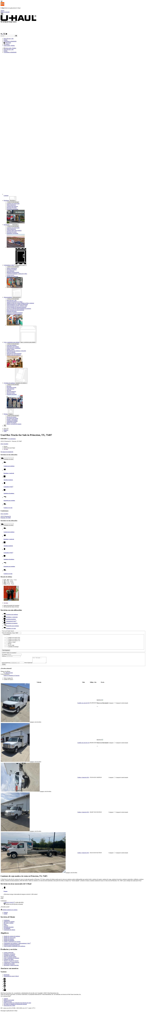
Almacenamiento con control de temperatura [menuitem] (17, 304)
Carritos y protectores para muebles (12, 941)
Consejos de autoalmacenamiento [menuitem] (15, 312)
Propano (11, 414)
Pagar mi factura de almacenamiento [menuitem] (15, 310)
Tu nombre (4, 654)
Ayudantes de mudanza (21, 383)
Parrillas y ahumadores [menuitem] (12, 419)
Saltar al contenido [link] (5, 12)
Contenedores (20, 265)
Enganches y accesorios (9, 954)
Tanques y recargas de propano (11, 960)
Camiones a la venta (8, 459)
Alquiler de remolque (9, 939)
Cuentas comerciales (8, 952)
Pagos (5, 924)
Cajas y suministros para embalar (27, 342)
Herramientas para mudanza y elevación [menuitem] (16, 350)
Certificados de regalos (9, 963)
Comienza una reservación (13, 227)
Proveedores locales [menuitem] (11, 387)
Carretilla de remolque (13, 646)
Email (6, 662)
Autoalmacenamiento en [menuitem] (14, 301)
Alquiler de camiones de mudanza (12, 936)
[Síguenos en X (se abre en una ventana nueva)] (5, 988)
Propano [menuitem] (6, 414)
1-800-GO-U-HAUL (9, 902)
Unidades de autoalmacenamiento (12, 944)
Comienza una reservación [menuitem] (13, 203)
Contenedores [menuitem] (9, 265)
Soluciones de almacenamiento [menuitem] (14, 353)
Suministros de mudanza (9, 493)
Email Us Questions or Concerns (11, 675)
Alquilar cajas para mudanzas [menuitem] (14, 355)
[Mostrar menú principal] (2, 14)
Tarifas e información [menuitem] (12, 268)
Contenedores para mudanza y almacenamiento (17, 943)
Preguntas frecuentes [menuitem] (12, 207)
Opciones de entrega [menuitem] (12, 269)
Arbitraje (6, 998)
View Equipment (6, 650)
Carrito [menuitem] (7, 44)
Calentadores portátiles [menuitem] (12, 421)
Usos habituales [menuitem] (10, 271)
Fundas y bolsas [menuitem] (10, 349)
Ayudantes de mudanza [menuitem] (9, 383)
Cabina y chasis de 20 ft (83, 777)
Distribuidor (6, 974)
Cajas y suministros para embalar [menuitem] (12, 342)
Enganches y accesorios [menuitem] (12, 209)
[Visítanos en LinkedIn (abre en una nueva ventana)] (5, 986)
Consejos (6, 925)
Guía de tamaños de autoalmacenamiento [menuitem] (16, 307)
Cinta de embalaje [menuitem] (11, 352)
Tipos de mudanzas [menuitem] (11, 391)
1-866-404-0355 (9, 672)
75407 (5, 431)
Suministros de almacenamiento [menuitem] (14, 314)
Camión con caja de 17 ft (14, 640)
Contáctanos (7, 920)
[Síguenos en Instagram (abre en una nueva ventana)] (5, 982)
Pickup (9, 643)
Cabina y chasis (11, 642)
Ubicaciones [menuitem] (8, 42)
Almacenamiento (16, 297)
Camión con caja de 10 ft (14, 637)
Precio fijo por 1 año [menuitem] (8, 38)
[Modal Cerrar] (97, 706)
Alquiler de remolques (9, 940)
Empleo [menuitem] (5, 40)
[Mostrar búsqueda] (4, 34)
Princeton (6, 430)
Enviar (3, 664)
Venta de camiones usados (10, 956)
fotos (6, 449)
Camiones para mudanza (9, 466)
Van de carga (11, 645)
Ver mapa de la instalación (7, 451)
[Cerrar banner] (2, 1)
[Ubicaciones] (6, 34)
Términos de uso (8, 1001)
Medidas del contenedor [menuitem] (12, 276)
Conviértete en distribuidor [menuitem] (10, 41)
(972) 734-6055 (4, 444)
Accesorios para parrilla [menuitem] (12, 418)
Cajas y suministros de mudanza (11, 958)
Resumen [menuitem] (9, 386)
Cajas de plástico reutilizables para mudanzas (14, 946)
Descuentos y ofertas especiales (11, 965)
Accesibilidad (7, 928)
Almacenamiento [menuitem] (8, 297)
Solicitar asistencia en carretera (9, 909)
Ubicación (4, 633)
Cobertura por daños (8, 959)
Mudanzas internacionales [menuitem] (13, 272)
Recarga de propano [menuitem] (11, 417)
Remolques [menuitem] (6, 200)
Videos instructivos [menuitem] (11, 205)
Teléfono (4, 656)
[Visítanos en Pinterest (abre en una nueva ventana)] (5, 984)
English (5, 913)
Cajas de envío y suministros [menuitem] (13, 348)
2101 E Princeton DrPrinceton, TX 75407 (6, 517)
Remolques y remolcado (9, 473)
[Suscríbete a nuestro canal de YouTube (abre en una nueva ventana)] (5, 990)
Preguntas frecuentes (9, 927)
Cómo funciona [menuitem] (10, 388)
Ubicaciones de (9, 1005)
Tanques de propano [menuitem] (11, 422)
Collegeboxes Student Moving (11, 962)
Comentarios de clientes (9, 929)
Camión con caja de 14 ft (14, 639)
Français (6, 912)
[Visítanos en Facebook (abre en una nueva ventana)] (5, 979)
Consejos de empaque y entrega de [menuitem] (17, 273)
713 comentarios (12, 438)
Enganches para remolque (9, 500)
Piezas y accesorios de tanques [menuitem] (14, 424)
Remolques (12, 200)
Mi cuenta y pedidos (8, 923)
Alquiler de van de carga (9, 937)
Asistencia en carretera (9, 921)
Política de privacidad (9, 1000)
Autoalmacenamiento (8, 479)
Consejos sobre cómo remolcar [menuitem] (14, 230)
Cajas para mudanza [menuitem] (11, 345)
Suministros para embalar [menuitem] (13, 346)
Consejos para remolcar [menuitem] (12, 206)
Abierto (2, 10)
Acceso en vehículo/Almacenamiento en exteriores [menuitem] (19, 308)
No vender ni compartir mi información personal (15, 1004)
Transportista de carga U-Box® (11, 976)
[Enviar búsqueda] (16, 36)
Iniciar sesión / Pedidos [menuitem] (9, 45)
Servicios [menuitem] (9, 390)
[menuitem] (21, 227)
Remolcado (6, 224)
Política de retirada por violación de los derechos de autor (17, 1002)
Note (28, 662)
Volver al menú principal (13, 202)
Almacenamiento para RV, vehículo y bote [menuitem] (17, 305)
